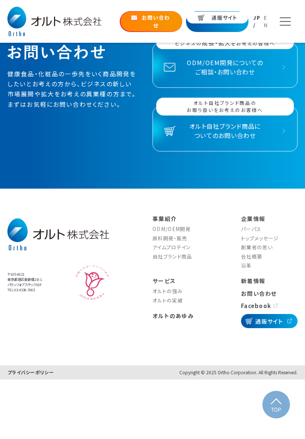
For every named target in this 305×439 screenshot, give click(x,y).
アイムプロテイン (171, 247)
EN (266, 21)
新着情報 (253, 281)
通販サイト (269, 321)
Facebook (256, 306)
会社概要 (251, 256)
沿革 (246, 265)
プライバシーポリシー (30, 372)
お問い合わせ (259, 293)
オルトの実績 (167, 300)
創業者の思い (257, 247)
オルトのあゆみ (173, 316)
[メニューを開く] (285, 22)
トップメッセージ (260, 238)
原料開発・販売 (169, 238)
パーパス (251, 229)
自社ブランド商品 (172, 256)
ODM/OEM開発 (171, 229)
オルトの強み (167, 291)
